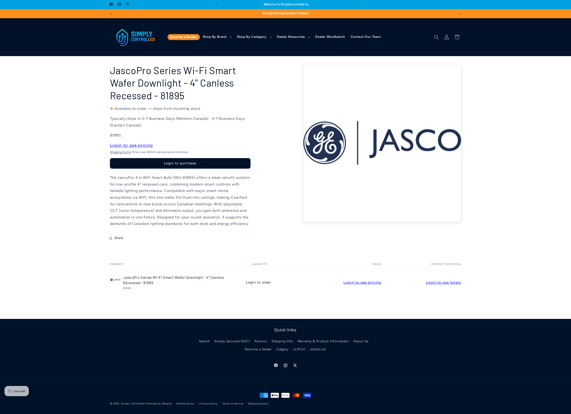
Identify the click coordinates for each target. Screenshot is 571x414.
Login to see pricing (131, 145)
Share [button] (118, 238)
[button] (217, 37)
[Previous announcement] (216, 4)
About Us (360, 341)
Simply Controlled (133, 403)
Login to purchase (180, 163)
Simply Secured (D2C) (232, 341)
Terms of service (232, 403)
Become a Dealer (258, 349)
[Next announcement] (354, 4)
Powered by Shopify (159, 403)
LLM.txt (299, 349)
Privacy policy (208, 403)
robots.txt (318, 349)
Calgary (282, 349)
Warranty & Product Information (323, 341)
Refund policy (185, 403)
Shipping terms (120, 152)
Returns (260, 341)
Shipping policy (258, 403)
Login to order (258, 282)
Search (204, 341)
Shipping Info (282, 341)
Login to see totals (443, 282)
